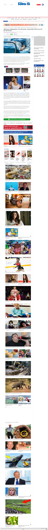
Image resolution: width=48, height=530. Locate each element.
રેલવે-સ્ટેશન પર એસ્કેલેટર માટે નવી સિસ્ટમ (39, 50)
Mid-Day (21, 1)
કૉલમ (21, 19)
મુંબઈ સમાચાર (9, 27)
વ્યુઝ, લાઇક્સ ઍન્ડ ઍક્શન (37, 58)
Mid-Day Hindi (26, 1)
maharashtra (5, 124)
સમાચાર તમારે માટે (17, 19)
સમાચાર (6, 27)
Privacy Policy (42, 528)
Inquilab (23, 1)
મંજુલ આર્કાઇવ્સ (35, 19)
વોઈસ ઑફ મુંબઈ (30, 19)
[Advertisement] (24, 11)
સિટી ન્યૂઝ (12, 19)
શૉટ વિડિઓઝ (25, 19)
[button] (28, 71)
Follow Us (16, 34)
